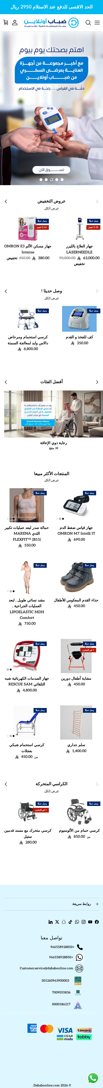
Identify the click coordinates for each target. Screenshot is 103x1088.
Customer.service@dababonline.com (46, 968)
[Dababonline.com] (51, 23)
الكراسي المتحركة (51, 784)
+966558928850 (62, 947)
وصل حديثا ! (51, 291)
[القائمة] (97, 22)
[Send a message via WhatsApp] (93, 1078)
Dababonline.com (47, 1085)
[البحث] (85, 22)
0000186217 (61, 1004)
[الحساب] (17, 22)
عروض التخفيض (52, 201)
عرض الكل (51, 208)
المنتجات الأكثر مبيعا (51, 473)
